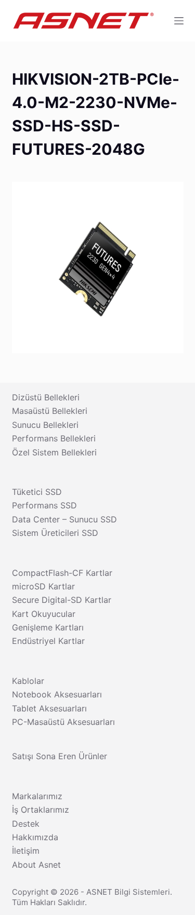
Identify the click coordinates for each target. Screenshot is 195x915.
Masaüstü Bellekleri (49, 411)
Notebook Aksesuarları (57, 694)
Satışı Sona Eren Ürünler (59, 756)
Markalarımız (37, 796)
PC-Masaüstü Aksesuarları (63, 722)
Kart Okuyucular (43, 614)
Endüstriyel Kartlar (48, 641)
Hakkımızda (35, 837)
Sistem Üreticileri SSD (55, 533)
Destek (26, 823)
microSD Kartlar (43, 586)
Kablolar (28, 681)
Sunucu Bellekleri (45, 425)
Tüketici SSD (37, 492)
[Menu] (179, 20)
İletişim (26, 850)
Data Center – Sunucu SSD (64, 519)
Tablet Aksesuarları (49, 708)
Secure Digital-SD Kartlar (61, 600)
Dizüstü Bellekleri (46, 397)
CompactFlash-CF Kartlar (62, 573)
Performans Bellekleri (54, 438)
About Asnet (36, 864)
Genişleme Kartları (48, 627)
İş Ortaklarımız (40, 809)
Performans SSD (44, 505)
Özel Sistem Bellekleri (54, 452)
